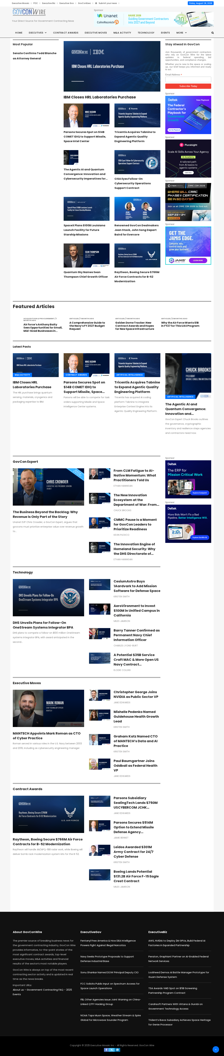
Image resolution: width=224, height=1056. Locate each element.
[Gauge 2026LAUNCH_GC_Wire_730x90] (154, 19)
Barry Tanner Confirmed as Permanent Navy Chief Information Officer (137, 635)
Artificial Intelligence (129, 374)
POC (35, 3)
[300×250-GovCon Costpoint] (188, 479)
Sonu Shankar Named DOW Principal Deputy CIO (110, 972)
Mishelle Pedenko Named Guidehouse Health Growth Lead (136, 717)
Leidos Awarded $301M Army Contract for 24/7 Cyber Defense (133, 852)
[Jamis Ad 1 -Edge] (188, 245)
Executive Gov (67, 3)
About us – (20, 989)
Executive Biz (48, 3)
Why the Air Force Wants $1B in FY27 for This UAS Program (134, 324)
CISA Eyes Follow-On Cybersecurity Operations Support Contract (132, 183)
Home (18, 32)
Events (165, 32)
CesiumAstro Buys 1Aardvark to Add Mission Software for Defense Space (137, 586)
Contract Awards (65, 32)
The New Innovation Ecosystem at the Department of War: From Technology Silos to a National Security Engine (135, 504)
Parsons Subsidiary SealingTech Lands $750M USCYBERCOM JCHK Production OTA (136, 805)
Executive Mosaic (20, 3)
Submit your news (108, 3)
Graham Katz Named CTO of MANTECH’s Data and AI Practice (136, 741)
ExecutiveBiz (157, 932)
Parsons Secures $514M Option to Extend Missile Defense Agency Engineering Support (134, 829)
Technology (146, 32)
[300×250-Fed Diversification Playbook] (188, 115)
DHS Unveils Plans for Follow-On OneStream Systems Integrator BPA (43, 625)
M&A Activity (122, 32)
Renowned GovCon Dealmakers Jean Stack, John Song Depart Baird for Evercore (136, 230)
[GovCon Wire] (29, 12)
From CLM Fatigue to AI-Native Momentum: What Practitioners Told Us (135, 475)
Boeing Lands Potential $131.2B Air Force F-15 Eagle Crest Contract (136, 876)
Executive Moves (96, 32)
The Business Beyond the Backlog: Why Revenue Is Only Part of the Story (45, 514)
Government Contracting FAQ (45, 989)
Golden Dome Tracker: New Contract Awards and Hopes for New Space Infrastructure (88, 326)
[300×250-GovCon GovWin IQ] (188, 524)
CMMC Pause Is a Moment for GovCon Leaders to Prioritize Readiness (135, 524)
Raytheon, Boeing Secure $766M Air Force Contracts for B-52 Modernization (136, 276)
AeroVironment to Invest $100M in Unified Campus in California (137, 611)
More (179, 32)
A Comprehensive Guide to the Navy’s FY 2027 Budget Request (41, 326)
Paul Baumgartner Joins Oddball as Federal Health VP (135, 766)
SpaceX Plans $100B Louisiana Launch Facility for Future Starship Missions (84, 230)
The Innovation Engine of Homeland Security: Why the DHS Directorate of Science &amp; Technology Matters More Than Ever (137, 553)
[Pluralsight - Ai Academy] (188, 158)
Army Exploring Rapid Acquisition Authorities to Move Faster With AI (178, 326)
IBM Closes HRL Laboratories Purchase (100, 97)
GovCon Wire (146, 1045)
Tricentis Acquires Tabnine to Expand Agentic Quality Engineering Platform (135, 136)
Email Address (173, 74)
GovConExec (84, 3)
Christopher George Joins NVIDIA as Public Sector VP (136, 694)
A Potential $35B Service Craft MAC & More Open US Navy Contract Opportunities (136, 662)
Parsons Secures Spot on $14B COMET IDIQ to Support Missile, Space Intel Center (85, 136)
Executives (36, 32)
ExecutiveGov (91, 932)
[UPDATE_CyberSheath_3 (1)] (188, 202)
